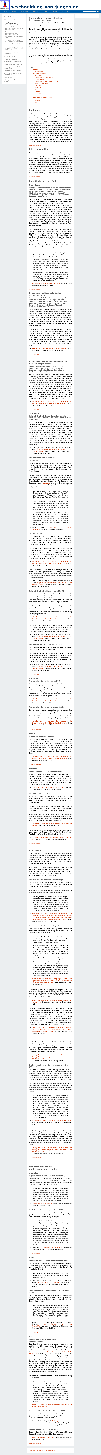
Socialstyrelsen (46, 483)
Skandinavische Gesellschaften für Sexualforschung (14, 29)
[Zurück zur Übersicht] (35, 145)
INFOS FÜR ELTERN (10, 59)
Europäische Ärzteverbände (40, 73)
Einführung (35, 69)
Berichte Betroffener (10, 19)
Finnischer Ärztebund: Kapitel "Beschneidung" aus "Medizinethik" (14, 41)
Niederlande (38, 75)
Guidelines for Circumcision (52, 1247)
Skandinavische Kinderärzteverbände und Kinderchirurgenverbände (11, 33)
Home (5, 11)
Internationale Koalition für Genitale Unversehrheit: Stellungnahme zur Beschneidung (14, 48)
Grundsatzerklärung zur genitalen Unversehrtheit (13, 52)
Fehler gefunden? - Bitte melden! (11, 80)
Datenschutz (65, 11)
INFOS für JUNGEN (10, 56)
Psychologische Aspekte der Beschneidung (12, 67)
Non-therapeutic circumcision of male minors (46, 283)
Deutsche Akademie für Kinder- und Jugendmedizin (14, 44)
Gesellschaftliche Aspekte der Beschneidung (13, 74)
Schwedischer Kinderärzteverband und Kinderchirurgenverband (14, 37)
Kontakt (14, 11)
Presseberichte (8, 77)
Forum (55, 11)
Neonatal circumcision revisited (48, 1282)
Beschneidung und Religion (12, 70)
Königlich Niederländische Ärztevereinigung (12, 25)
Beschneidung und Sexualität (13, 64)
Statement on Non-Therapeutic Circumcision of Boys (49, 348)
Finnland (37, 91)
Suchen (46, 11)
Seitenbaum (36, 11)
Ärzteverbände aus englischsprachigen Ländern (43, 98)
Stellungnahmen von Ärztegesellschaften (11, 22)
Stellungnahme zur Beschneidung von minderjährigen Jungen (51, 1120)
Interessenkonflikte (38, 71)
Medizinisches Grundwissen (12, 61)
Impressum (24, 11)
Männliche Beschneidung (11, 16)
